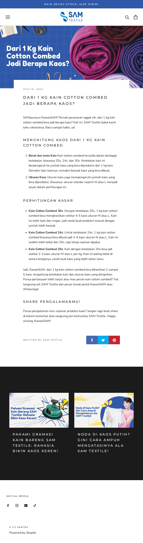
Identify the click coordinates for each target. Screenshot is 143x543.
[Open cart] (135, 17)
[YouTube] (25, 505)
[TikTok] (34, 505)
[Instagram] (16, 505)
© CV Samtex (18, 527)
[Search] (127, 17)
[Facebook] (8, 505)
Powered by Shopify (22, 533)
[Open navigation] (8, 17)
